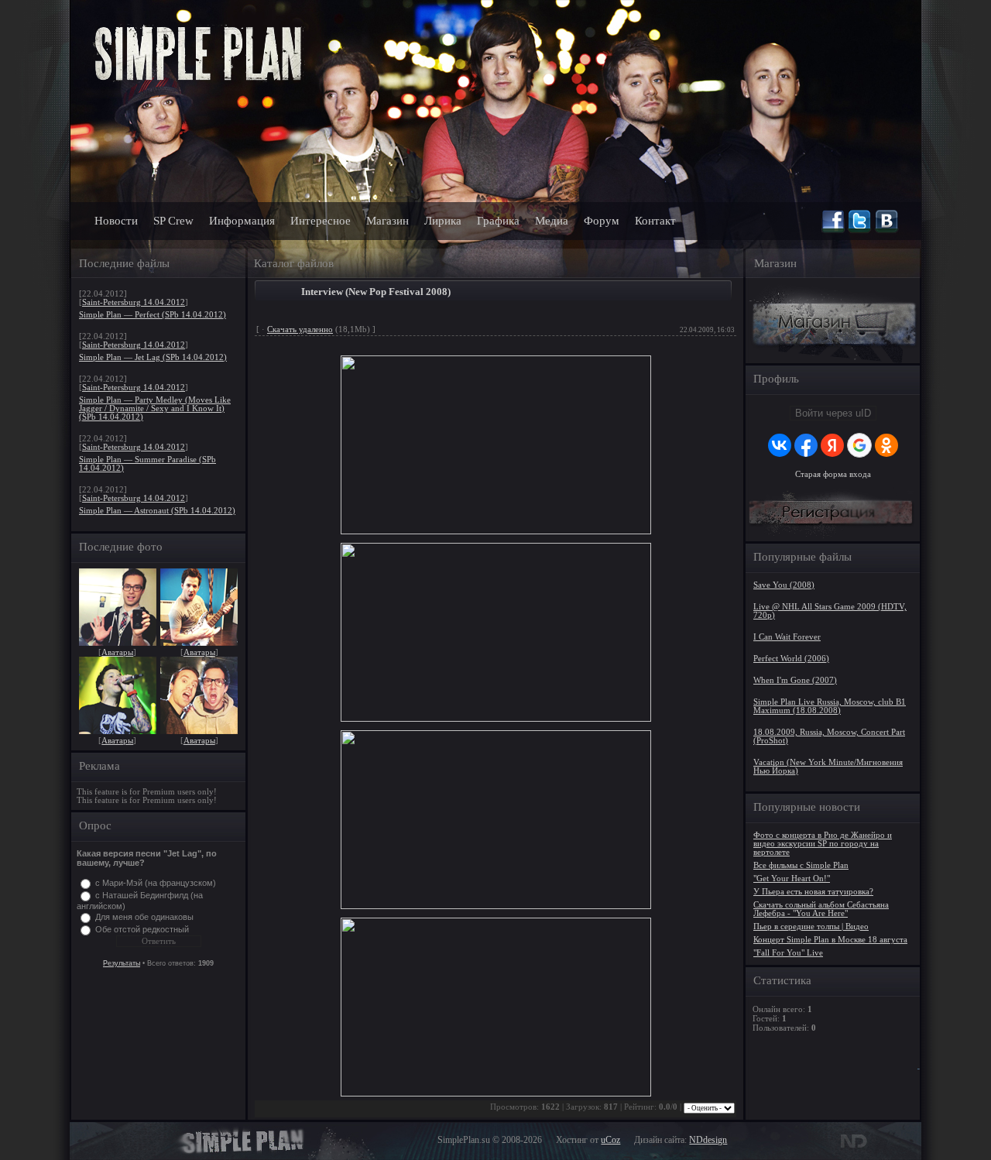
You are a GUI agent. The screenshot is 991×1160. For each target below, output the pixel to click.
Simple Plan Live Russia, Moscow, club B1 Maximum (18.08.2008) (829, 706)
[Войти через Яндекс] (832, 445)
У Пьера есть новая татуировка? (813, 891)
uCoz (610, 1139)
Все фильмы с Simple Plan (801, 865)
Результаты (121, 963)
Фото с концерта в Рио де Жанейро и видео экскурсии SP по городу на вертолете (822, 843)
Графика (498, 220)
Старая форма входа (833, 474)
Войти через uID (833, 413)
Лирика (442, 220)
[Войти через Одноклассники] (886, 445)
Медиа (551, 220)
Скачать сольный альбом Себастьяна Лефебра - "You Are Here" (821, 909)
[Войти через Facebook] (806, 445)
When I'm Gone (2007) (795, 680)
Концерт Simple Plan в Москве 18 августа (830, 939)
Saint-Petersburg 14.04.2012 (133, 302)
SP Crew (173, 220)
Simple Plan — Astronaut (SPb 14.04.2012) (157, 510)
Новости (116, 220)
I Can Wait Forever (787, 637)
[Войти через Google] (859, 445)
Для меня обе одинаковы (144, 916)
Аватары (117, 652)
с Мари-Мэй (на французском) (155, 882)
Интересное (320, 220)
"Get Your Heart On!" (791, 878)
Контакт (655, 220)
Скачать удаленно (300, 329)
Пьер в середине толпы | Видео (811, 926)
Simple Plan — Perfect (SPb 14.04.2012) (152, 315)
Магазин (387, 220)
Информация (242, 220)
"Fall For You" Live (788, 953)
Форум (601, 220)
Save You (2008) (783, 585)
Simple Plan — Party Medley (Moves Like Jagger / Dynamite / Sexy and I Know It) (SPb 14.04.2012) (155, 408)
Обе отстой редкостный (142, 929)
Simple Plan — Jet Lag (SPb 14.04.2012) (153, 357)
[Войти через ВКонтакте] (779, 445)
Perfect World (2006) (791, 658)
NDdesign (708, 1139)
